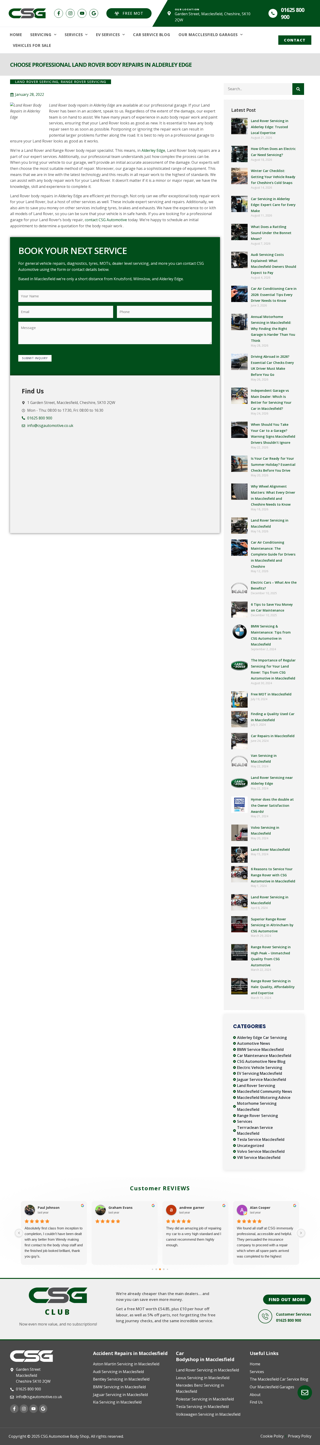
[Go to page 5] (164, 1269)
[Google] (93, 13)
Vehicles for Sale (32, 45)
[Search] (298, 89)
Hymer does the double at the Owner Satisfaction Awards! (272, 805)
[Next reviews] (301, 1233)
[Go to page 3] (156, 1269)
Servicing (41, 34)
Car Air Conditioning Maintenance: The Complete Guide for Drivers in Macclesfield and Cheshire (273, 554)
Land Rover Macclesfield (270, 849)
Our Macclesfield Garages (208, 34)
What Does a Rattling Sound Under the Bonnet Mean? (271, 232)
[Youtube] (82, 13)
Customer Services (293, 1314)
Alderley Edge (153, 150)
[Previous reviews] (19, 1233)
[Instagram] (70, 13)
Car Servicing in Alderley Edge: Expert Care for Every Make (273, 205)
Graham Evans (120, 1208)
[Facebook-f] (58, 13)
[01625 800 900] (272, 13)
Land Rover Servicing (36, 81)
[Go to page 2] (152, 1269)
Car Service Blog (151, 34)
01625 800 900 (292, 13)
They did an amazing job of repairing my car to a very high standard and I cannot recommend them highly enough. (193, 1236)
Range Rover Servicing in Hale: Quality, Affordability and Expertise (273, 987)
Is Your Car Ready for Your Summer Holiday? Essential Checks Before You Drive (273, 464)
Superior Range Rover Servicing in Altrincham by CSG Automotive (272, 925)
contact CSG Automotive (106, 219)
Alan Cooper (260, 1208)
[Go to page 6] (167, 1269)
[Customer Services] (265, 1316)
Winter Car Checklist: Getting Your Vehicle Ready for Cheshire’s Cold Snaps (273, 176)
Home (16, 34)
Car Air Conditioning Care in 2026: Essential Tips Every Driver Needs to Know (274, 294)
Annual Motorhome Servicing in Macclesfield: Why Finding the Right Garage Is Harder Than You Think (273, 328)
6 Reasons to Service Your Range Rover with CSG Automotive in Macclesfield (273, 875)
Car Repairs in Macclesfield (272, 736)
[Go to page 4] (160, 1269)
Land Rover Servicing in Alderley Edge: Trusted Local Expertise (269, 127)
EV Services (108, 34)
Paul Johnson (49, 1208)
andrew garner (191, 1208)
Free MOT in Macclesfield (271, 694)
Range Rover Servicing (83, 81)
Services (74, 34)
